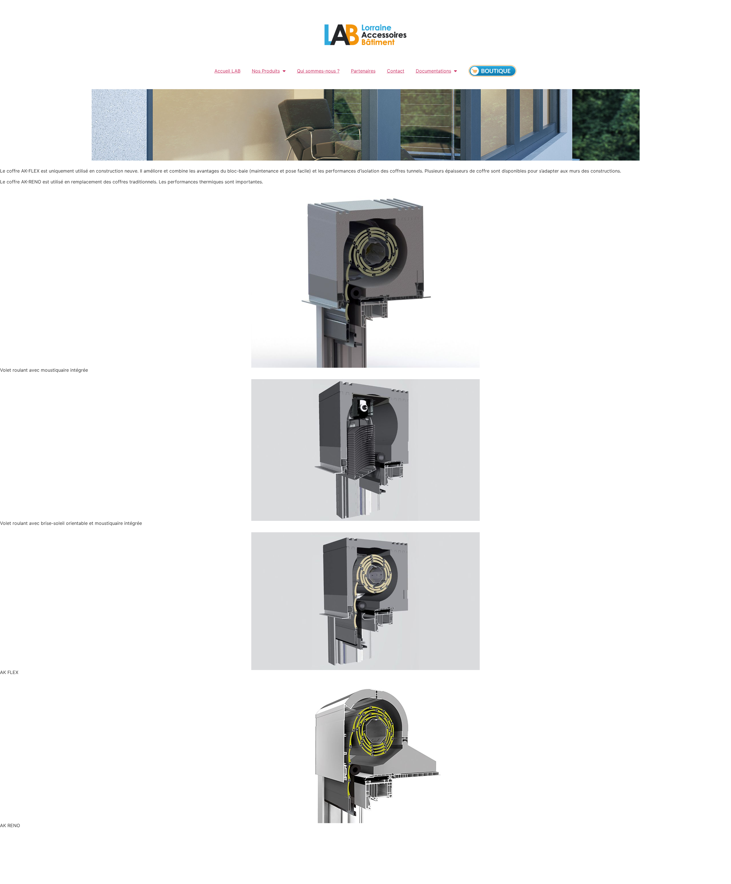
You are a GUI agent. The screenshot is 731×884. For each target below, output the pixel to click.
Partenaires (363, 71)
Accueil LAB (227, 71)
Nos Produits (266, 71)
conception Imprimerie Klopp (439, 862)
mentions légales (354, 862)
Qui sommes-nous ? (318, 71)
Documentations (433, 71)
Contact (395, 71)
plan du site (390, 862)
